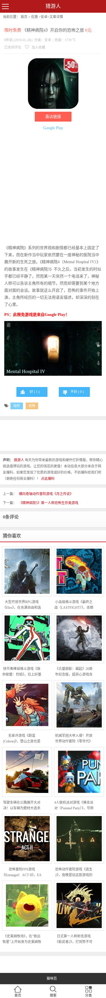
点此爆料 (48, 479)
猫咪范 (52, 979)
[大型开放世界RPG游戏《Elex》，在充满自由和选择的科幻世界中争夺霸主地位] (27, 571)
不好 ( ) (77, 392)
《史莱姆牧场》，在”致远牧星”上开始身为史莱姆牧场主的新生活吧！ (22, 939)
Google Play (53, 128)
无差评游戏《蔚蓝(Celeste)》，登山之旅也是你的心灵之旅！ (21, 739)
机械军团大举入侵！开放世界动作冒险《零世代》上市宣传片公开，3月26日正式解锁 (73, 739)
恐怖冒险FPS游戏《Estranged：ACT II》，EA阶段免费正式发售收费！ (22, 872)
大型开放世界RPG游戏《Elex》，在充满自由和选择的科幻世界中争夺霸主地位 (22, 605)
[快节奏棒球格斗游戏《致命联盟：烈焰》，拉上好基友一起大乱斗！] (27, 638)
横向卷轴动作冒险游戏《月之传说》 (46, 494)
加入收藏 (38, 47)
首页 (24, 17)
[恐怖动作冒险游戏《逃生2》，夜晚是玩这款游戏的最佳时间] (79, 838)
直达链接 (53, 117)
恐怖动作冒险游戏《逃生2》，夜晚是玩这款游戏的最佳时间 (73, 872)
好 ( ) (35, 392)
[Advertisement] (53, 188)
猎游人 (53, 6)
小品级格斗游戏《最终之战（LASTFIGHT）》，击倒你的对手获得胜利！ (73, 605)
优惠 (34, 17)
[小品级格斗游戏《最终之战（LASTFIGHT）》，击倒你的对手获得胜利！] (79, 571)
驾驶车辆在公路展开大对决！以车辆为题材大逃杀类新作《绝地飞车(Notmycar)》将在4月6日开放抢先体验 (22, 806)
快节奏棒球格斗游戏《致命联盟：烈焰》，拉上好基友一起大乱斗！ (21, 672)
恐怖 (32, 406)
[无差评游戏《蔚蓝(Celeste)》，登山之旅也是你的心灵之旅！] (27, 705)
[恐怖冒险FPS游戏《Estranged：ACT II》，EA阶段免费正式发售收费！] (27, 838)
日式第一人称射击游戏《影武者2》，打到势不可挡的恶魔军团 (73, 939)
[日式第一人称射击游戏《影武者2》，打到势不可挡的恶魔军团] (79, 905)
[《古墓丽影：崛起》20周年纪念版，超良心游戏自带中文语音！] (79, 638)
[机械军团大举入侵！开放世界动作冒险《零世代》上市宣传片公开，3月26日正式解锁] (79, 704)
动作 (16, 406)
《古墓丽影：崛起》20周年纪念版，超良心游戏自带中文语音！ (73, 672)
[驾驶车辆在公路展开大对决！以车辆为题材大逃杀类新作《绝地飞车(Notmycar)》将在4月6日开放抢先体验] (27, 772)
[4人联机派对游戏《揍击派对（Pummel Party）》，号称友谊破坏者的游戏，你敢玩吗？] (79, 772)
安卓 (44, 17)
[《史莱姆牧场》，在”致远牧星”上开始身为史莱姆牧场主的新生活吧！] (27, 905)
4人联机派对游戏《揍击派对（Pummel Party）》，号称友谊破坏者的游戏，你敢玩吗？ (74, 806)
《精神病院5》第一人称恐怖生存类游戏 (48, 503)
